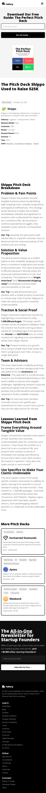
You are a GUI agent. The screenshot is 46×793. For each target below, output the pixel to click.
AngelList (28, 143)
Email (4, 788)
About (4, 766)
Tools (4, 725)
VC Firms (5, 748)
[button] (42, 3)
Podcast (5, 713)
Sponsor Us (7, 756)
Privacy (5, 773)
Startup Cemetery (9, 716)
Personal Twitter (9, 784)
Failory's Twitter (8, 781)
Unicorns (5, 735)
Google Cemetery (9, 719)
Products (5, 729)
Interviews (6, 706)
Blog (4, 709)
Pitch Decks (6, 102)
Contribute (6, 763)
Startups (5, 741)
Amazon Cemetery (9, 722)
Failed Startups (8, 738)
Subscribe (6, 769)
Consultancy (7, 760)
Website (9, 143)
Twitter (36, 143)
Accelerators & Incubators (12, 745)
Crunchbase (19, 143)
